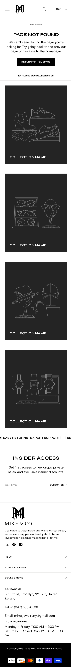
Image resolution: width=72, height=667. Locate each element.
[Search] (41, 9)
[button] (7, 9)
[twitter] (7, 544)
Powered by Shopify (52, 648)
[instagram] (20, 544)
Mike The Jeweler (26, 648)
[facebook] (14, 544)
